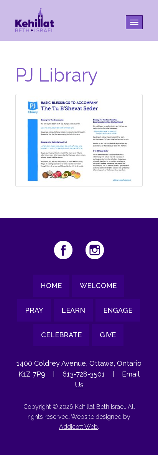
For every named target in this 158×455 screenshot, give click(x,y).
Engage (117, 310)
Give (108, 335)
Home (51, 286)
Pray (34, 310)
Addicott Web (78, 426)
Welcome (98, 286)
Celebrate (61, 335)
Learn (73, 310)
